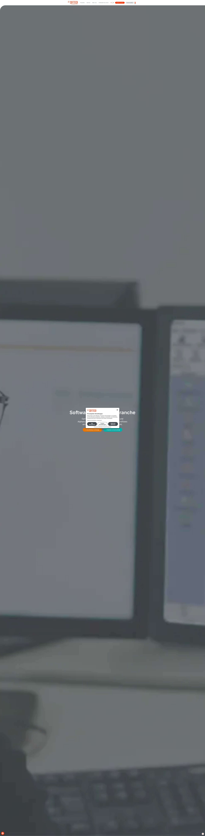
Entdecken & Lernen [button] (103, 2)
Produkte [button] (82, 2)
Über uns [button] (94, 2)
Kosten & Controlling (113, 429)
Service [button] (88, 2)
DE (111, 2)
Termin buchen (130, 2)
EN (113, 2)
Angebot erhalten (119, 2)
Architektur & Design (93, 429)
